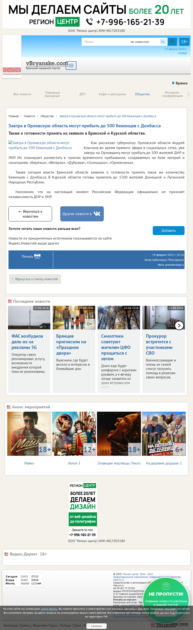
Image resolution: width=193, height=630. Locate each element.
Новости (29, 116)
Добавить (168, 230)
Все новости (22, 94)
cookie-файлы (49, 608)
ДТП (82, 94)
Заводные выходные (52, 94)
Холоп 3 (82, 454)
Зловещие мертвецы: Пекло (119, 454)
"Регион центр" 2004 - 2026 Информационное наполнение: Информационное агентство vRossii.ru (147, 576)
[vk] (97, 214)
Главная (13, 116)
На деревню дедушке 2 (164, 454)
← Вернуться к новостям (30, 214)
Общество (142, 94)
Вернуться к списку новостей (36, 279)
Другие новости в (77, 213)
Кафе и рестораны (112, 94)
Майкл (37, 454)
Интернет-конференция (172, 94)
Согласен (96, 626)
